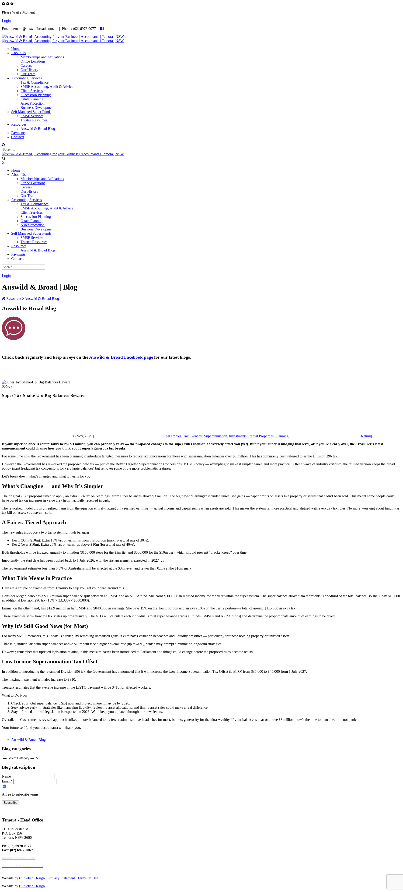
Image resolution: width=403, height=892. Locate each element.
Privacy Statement (61, 878)
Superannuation (215, 436)
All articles (173, 436)
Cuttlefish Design (32, 878)
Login (6, 21)
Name (6, 776)
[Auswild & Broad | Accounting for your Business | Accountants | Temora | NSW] (63, 37)
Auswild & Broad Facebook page (121, 357)
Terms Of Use (87, 878)
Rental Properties (261, 436)
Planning (281, 436)
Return (366, 436)
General (196, 436)
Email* (7, 781)
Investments (238, 436)
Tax (186, 436)
